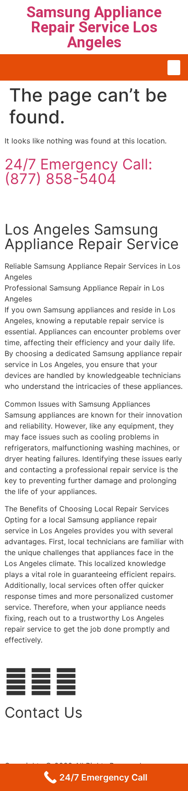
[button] (173, 67)
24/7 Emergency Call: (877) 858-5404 (78, 171)
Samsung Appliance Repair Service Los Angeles (94, 27)
